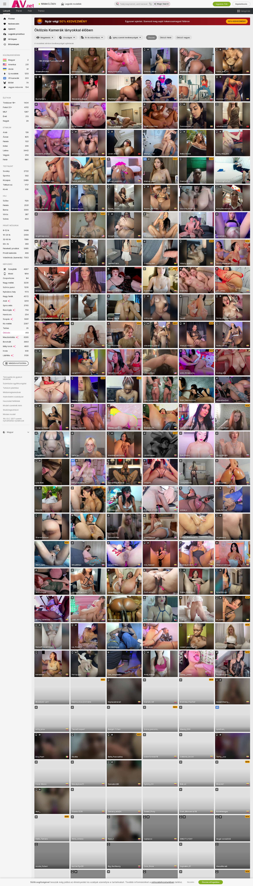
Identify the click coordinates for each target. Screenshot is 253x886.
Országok (67, 37)
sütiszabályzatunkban (162, 882)
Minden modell (9, 414)
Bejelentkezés (241, 4)
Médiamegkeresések (12, 392)
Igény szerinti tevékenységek (125, 37)
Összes (151, 37)
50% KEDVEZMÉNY (237, 21)
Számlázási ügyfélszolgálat (14, 384)
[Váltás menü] (4, 4)
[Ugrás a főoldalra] (22, 4)
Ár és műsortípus (92, 37)
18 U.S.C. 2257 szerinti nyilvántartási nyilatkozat (13, 420)
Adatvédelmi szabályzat (13, 397)
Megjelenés (45, 37)
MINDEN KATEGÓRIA (17, 363)
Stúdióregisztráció (11, 410)
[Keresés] (150, 4)
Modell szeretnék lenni (12, 406)
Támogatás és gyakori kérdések (12, 378)
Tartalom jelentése (11, 388)
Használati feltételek (11, 401)
